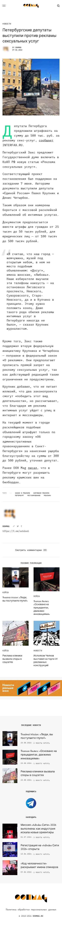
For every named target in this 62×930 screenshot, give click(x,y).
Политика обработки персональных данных (31, 909)
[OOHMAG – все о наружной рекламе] (31, 5)
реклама (47, 495)
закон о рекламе (22, 493)
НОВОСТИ (6, 24)
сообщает (46, 140)
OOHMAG (18, 47)
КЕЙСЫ (5, 592)
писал (32, 468)
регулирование (33, 495)
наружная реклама (41, 493)
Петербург (19, 495)
